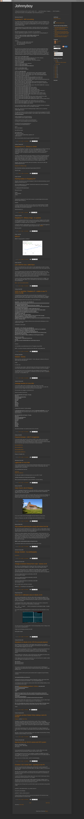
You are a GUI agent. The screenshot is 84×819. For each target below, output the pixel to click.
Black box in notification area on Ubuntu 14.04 (28, 595)
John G (57, 42)
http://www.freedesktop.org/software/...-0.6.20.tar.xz (28, 686)
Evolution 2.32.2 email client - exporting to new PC (30, 764)
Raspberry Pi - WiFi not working (24, 19)
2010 (56, 74)
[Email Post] (30, 141)
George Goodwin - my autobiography (26, 552)
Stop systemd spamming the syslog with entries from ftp (31, 526)
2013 (56, 70)
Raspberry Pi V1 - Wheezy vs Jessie (26, 146)
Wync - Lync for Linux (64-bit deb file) (21, 282)
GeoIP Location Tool (57, 18)
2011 (56, 73)
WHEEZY (41, 225)
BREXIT (17, 236)
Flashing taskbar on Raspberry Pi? (25, 179)
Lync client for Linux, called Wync (25, 264)
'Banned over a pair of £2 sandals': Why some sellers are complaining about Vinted (62, 32)
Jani (20, 586)
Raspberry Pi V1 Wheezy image (20, 165)
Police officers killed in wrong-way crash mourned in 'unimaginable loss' (61, 28)
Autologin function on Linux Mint (24, 383)
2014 (56, 68)
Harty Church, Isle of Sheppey (24, 488)
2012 (56, 71)
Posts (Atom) (21, 804)
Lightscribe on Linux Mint (22, 462)
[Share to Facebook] (35, 141)
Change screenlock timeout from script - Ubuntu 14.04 (31, 564)
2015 (56, 67)
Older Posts (48, 802)
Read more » (17, 555)
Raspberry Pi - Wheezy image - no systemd (28, 218)
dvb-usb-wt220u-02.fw (19, 447)
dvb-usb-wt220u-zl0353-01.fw (20, 451)
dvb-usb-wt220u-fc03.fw (19, 449)
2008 (56, 77)
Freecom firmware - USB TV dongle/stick (27, 437)
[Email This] (32, 141)
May (56, 61)
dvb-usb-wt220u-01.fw (19, 445)
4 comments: (26, 709)
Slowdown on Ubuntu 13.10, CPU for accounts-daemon (31, 642)
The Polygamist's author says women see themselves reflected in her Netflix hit (61, 36)
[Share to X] (34, 141)
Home (30, 802)
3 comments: (26, 212)
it (49, 371)
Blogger (46, 811)
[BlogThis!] (33, 141)
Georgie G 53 (58, 41)
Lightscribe (17, 471)
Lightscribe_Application (19, 472)
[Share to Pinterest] (37, 141)
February (57, 64)
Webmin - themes (20, 357)
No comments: (26, 141)
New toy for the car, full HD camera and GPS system (30, 742)
